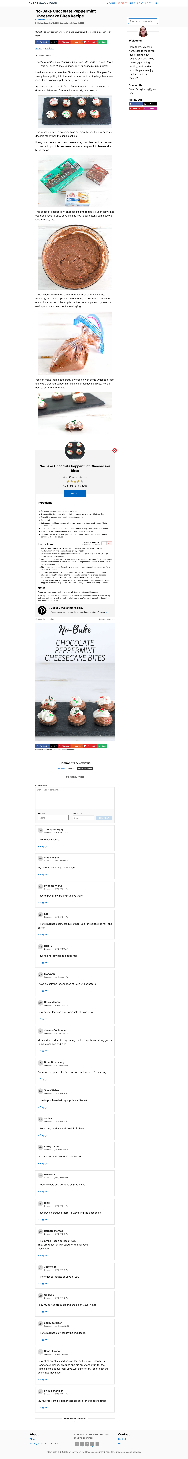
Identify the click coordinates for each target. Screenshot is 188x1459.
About (33, 1439)
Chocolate (57, 750)
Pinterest (101, 612)
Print (75, 493)
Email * (77, 813)
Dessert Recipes (68, 750)
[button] (75, 1420)
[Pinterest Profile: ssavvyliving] (44, 610)
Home (38, 48)
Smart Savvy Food (45, 19)
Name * (42, 813)
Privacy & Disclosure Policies (44, 1443)
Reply (43, 846)
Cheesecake (47, 750)
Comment (41, 785)
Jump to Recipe (44, 55)
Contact (122, 1439)
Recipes (49, 48)
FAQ (120, 1443)
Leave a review (85, 768)
